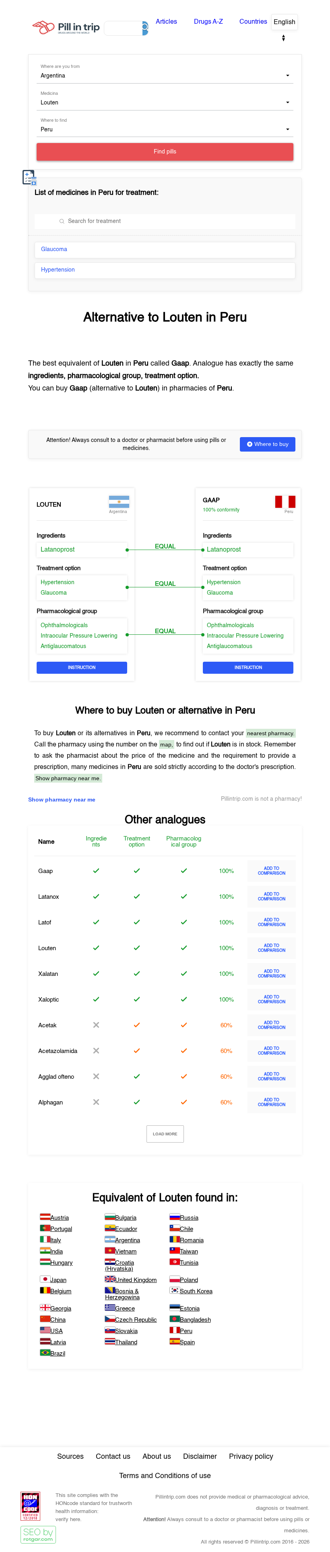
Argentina (127, 1240)
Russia (189, 1218)
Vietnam (126, 1252)
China (58, 1320)
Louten (49, 505)
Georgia (60, 1309)
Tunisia (189, 1263)
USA (56, 1331)
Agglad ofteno (56, 1077)
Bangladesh (195, 1320)
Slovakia (126, 1331)
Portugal (61, 1229)
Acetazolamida (57, 1051)
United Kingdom (136, 1280)
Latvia (58, 1342)
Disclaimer (200, 1456)
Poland (189, 1280)
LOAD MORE (165, 1134)
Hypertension (58, 270)
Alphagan (50, 1103)
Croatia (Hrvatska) (119, 1266)
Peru (186, 1331)
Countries (253, 22)
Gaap (211, 500)
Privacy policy (251, 1456)
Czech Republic (136, 1320)
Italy (55, 1240)
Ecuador (126, 1229)
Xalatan (48, 974)
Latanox (48, 897)
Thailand (126, 1342)
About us (156, 1456)
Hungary (61, 1263)
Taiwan (189, 1252)
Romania (192, 1240)
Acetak (47, 1025)
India (56, 1252)
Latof (44, 923)
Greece (125, 1309)
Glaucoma (54, 249)
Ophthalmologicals (64, 625)
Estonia (190, 1309)
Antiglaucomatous (63, 646)
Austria (59, 1218)
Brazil (57, 1354)
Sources (70, 1456)
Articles (166, 22)
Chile (186, 1229)
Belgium (61, 1291)
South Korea (196, 1291)
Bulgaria (125, 1218)
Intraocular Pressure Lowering (79, 636)
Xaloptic (48, 1000)
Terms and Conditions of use (165, 1476)
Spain (187, 1342)
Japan (58, 1280)
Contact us (113, 1456)
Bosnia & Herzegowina (122, 1294)
